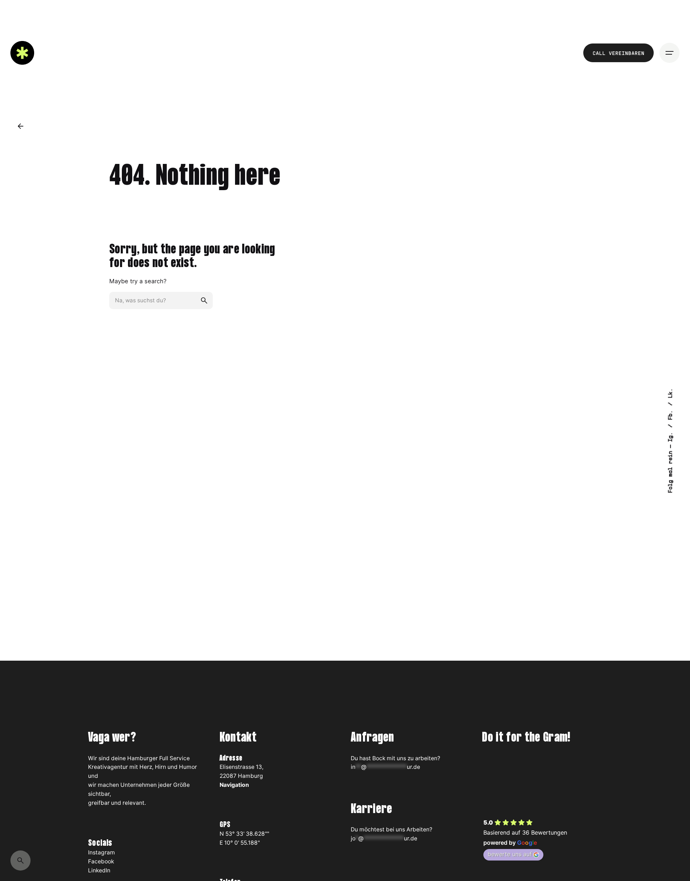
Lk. (670, 393)
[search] (204, 300)
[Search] (20, 860)
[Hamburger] (669, 53)
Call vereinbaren (618, 53)
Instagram (101, 852)
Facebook (101, 861)
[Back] (20, 126)
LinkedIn (99, 870)
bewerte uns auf (510, 854)
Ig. (670, 435)
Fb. (670, 413)
